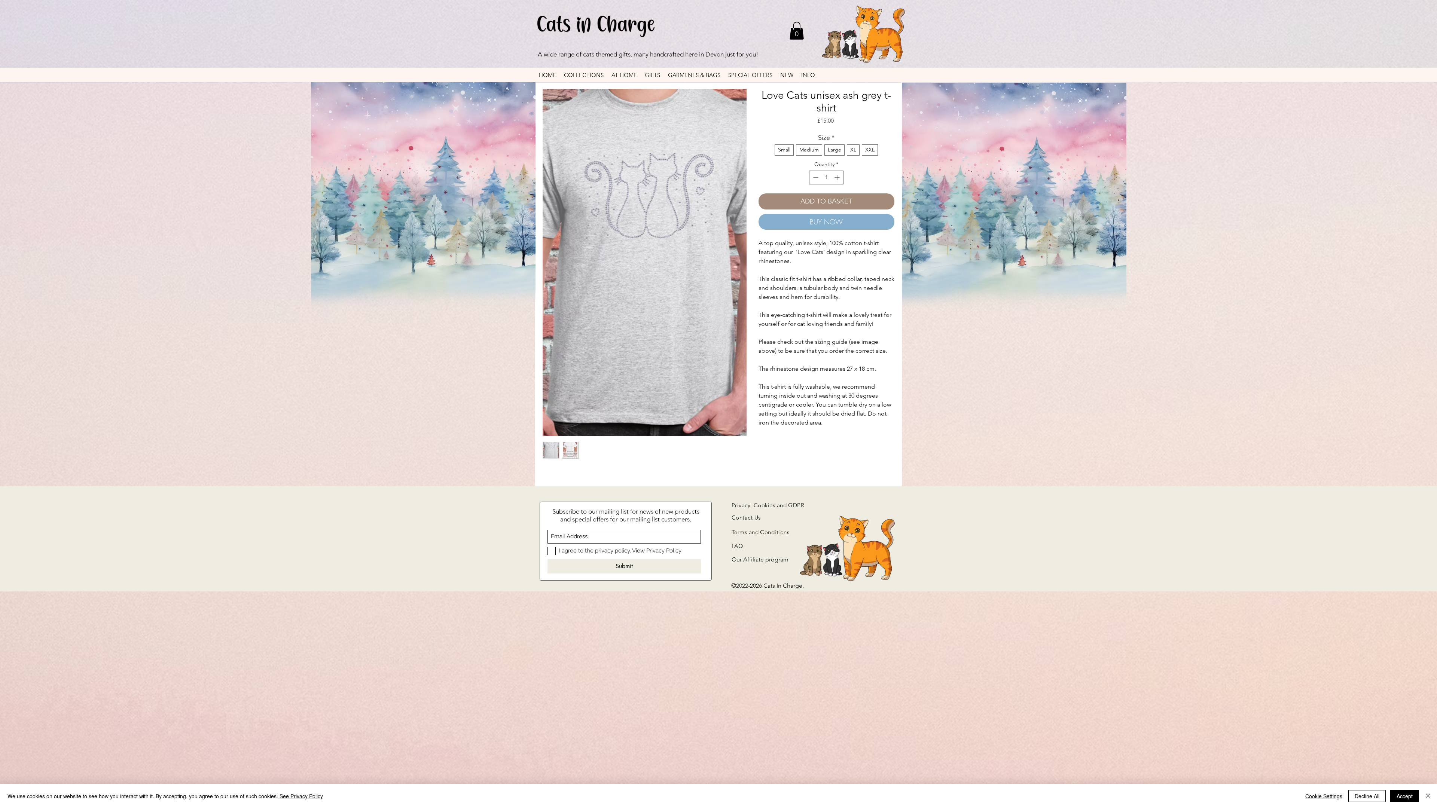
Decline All (1367, 796)
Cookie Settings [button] (1323, 796)
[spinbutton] (826, 177)
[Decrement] (815, 177)
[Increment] (837, 177)
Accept (1405, 796)
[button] (796, 31)
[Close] (1428, 796)
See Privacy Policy (301, 796)
